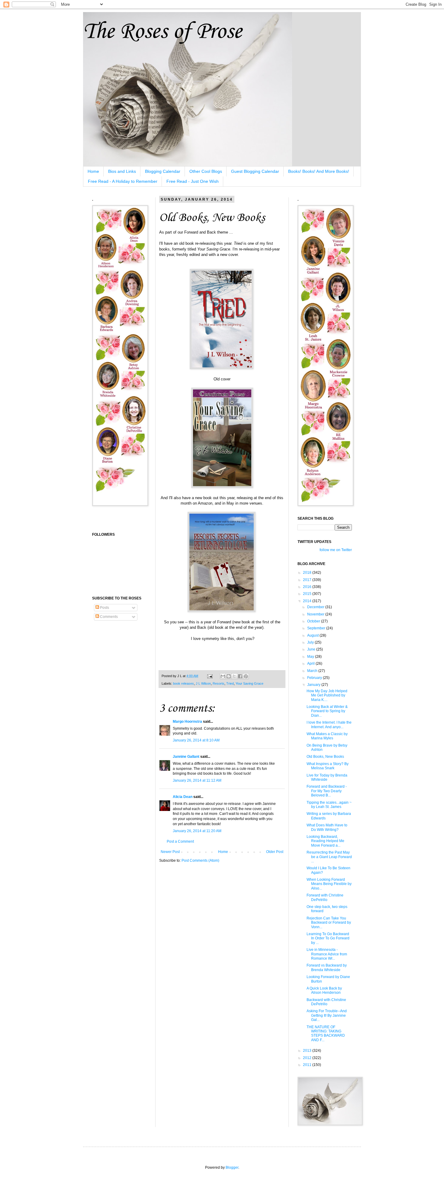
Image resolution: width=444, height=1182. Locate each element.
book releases (183, 683)
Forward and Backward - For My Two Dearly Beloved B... (327, 790)
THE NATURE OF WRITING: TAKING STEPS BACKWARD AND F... (326, 1033)
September (316, 628)
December (316, 607)
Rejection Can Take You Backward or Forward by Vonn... (329, 922)
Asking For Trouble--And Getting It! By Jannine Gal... (327, 1015)
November (316, 614)
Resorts (218, 683)
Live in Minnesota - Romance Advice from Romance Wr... (327, 954)
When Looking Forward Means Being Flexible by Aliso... (329, 883)
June (311, 649)
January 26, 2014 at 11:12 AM (197, 780)
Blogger (232, 1167)
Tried (230, 683)
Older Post (274, 852)
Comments (108, 617)
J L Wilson (203, 683)
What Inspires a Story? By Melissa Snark (328, 766)
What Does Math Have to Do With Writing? (327, 827)
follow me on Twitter (336, 550)
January (314, 685)
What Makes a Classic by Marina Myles (327, 736)
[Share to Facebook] (240, 676)
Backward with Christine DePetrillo (326, 1002)
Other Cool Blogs (205, 171)
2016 (307, 587)
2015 (307, 594)
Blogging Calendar (162, 171)
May (311, 656)
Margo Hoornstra (187, 721)
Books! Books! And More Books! (318, 171)
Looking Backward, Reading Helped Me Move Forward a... (325, 841)
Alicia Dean (182, 797)
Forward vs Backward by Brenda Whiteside (327, 967)
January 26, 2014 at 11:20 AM (197, 831)
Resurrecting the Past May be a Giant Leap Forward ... (329, 856)
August (313, 635)
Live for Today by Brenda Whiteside (327, 777)
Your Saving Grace (249, 683)
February (315, 678)
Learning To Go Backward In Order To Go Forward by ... (328, 938)
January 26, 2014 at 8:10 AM (196, 740)
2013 (307, 1050)
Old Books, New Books (325, 756)
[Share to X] (234, 676)
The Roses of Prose (162, 32)
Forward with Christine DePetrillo (325, 897)
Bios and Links (122, 171)
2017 (307, 580)
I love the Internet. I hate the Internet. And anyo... (329, 724)
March (312, 671)
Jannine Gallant (186, 756)
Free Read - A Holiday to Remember (122, 181)
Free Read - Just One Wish (192, 181)
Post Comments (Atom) (200, 860)
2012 (307, 1058)
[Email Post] (210, 676)
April (311, 663)
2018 (307, 572)
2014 (307, 601)
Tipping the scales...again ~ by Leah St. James (329, 804)
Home (93, 171)
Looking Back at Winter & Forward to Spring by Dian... (327, 711)
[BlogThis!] (229, 676)
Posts (104, 608)
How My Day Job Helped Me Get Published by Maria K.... (327, 695)
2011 (307, 1065)
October (314, 621)
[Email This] (223, 676)
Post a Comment (180, 841)
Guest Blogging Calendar (255, 171)
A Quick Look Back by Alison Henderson (324, 990)
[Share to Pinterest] (246, 676)
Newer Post (170, 852)
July (311, 642)
